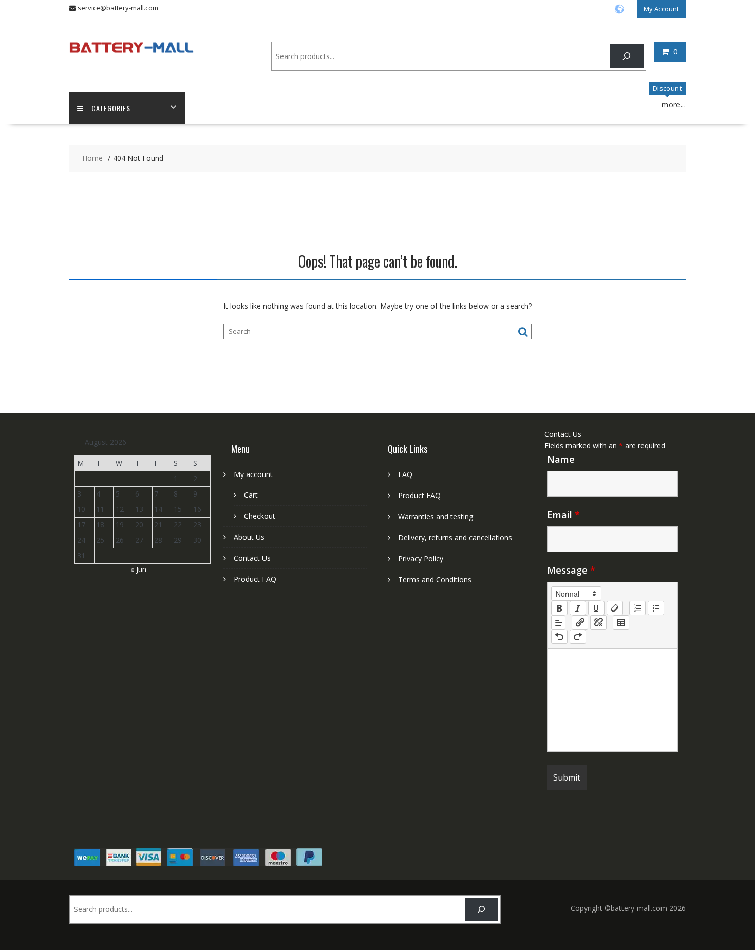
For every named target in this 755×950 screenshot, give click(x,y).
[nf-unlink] (598, 622)
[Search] (627, 56)
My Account (661, 8)
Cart (251, 495)
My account (253, 474)
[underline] (596, 608)
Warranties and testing (435, 516)
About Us (249, 537)
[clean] (615, 608)
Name (561, 459)
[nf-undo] (559, 637)
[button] (576, 593)
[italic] (578, 608)
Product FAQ (255, 579)
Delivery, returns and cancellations (455, 537)
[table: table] (621, 622)
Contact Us (252, 558)
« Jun (138, 569)
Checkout (259, 516)
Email (563, 514)
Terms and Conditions (434, 579)
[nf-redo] (578, 637)
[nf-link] (580, 622)
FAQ (405, 474)
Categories (110, 108)
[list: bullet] (656, 608)
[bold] (559, 608)
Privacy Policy (420, 558)
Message (571, 570)
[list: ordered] (637, 608)
